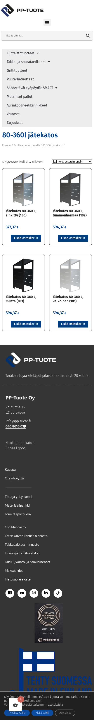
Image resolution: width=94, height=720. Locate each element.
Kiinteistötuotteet (21, 53)
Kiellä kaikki (42, 712)
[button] (47, 22)
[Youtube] (21, 593)
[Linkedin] (46, 593)
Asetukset (65, 712)
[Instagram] (34, 593)
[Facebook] (9, 593)
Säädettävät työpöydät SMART (30, 88)
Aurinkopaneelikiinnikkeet (27, 105)
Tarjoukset (15, 123)
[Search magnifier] (88, 36)
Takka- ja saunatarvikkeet (26, 62)
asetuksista (55, 705)
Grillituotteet (17, 70)
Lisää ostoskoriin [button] (26, 238)
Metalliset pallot (19, 97)
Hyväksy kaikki (17, 712)
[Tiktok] (58, 593)
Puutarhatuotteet (20, 79)
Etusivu (6, 145)
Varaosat (13, 114)
